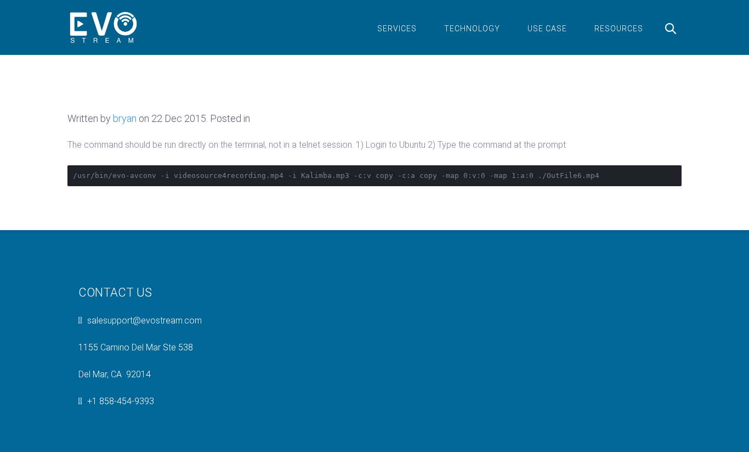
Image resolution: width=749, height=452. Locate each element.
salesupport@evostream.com (144, 320)
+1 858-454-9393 (120, 401)
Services (397, 28)
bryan (125, 118)
